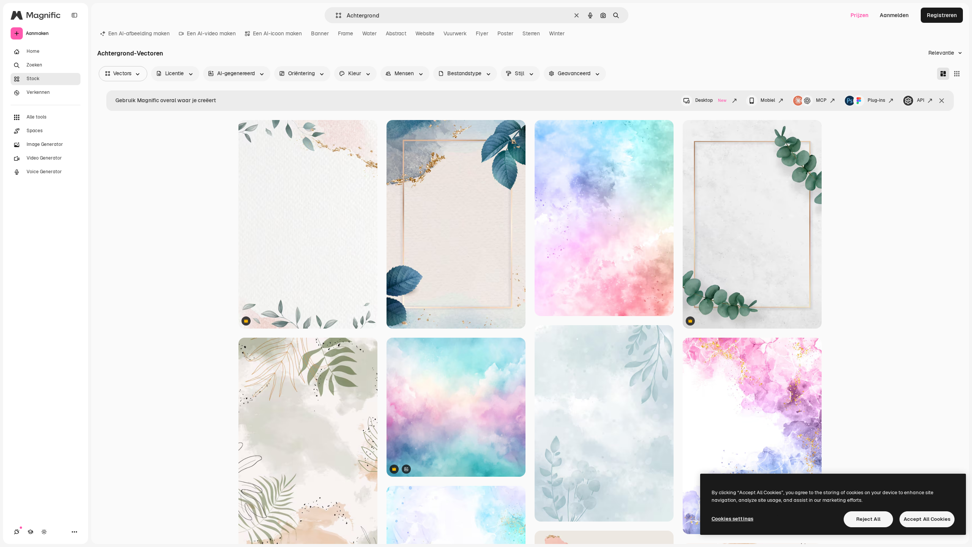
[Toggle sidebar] (74, 15)
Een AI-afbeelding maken (139, 33)
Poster (505, 33)
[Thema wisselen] (44, 532)
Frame (345, 33)
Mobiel (768, 100)
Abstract (396, 33)
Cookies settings (732, 518)
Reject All (868, 519)
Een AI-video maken (211, 33)
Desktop (710, 100)
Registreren (942, 15)
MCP (821, 100)
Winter (557, 33)
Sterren (531, 33)
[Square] (957, 74)
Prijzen (859, 15)
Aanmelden (894, 15)
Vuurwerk (455, 33)
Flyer (482, 33)
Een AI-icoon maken (277, 33)
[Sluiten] (942, 101)
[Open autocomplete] (335, 15)
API (920, 100)
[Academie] (30, 532)
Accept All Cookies (927, 519)
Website (424, 33)
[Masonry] (943, 74)
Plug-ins (876, 100)
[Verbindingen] (17, 532)
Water (369, 33)
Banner (320, 33)
